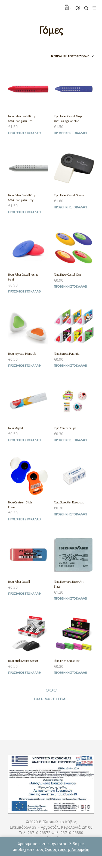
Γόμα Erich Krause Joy (66, 660)
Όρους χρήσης (58, 849)
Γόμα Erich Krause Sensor (23, 660)
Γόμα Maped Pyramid (66, 353)
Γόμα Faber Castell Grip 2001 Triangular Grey (22, 198)
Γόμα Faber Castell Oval (68, 274)
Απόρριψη (80, 849)
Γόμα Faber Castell (19, 581)
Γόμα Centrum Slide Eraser (20, 505)
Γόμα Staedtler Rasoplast (69, 502)
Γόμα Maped (15, 428)
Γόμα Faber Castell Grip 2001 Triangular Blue (68, 119)
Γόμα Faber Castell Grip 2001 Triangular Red (22, 119)
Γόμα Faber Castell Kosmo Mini (23, 277)
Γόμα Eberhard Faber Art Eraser (69, 584)
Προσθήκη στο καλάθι (24, 133)
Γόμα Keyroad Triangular (23, 353)
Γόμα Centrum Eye (65, 428)
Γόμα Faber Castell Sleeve (69, 195)
